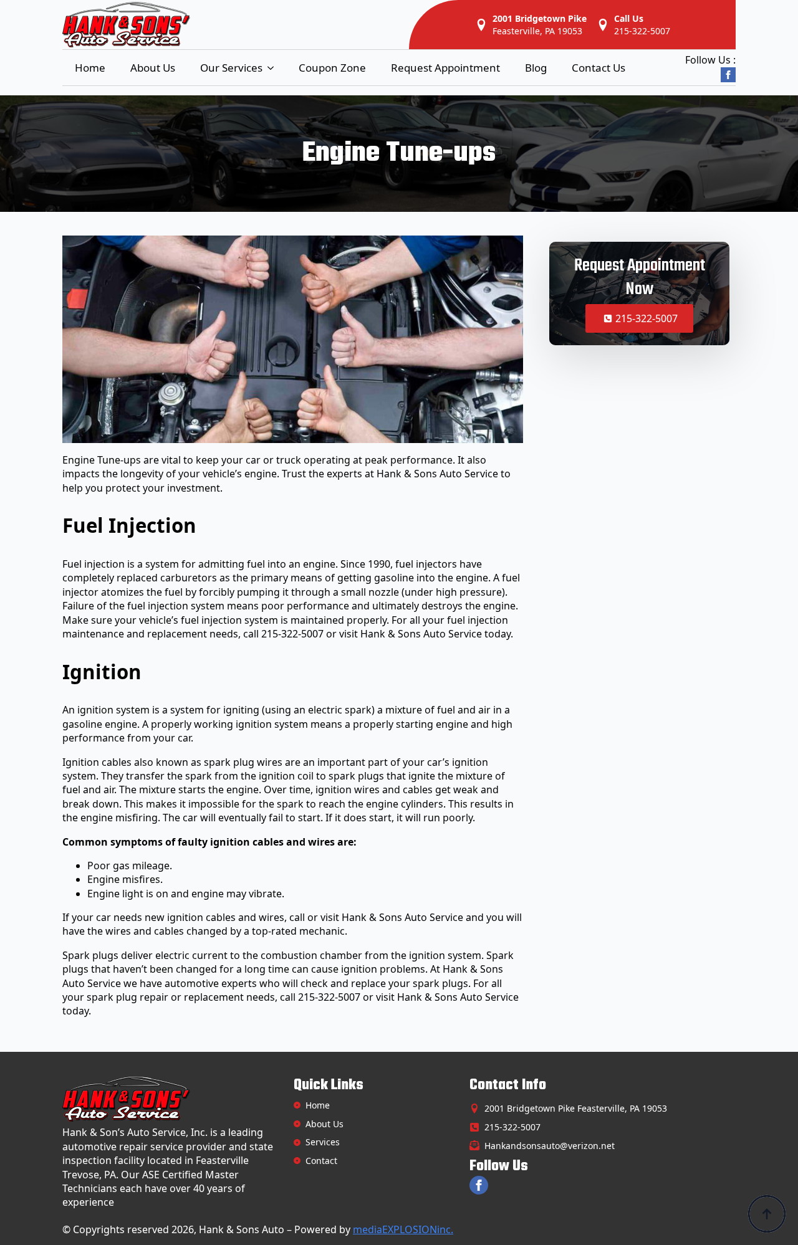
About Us (152, 67)
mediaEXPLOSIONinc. (403, 1229)
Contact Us (598, 67)
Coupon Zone (332, 67)
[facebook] (728, 74)
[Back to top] (767, 1214)
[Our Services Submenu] (274, 67)
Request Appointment (445, 67)
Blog (536, 67)
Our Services (231, 67)
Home (90, 67)
